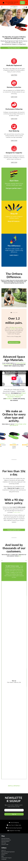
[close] (26, 2)
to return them (16, 512)
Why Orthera (4, 853)
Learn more (14, 96)
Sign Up (14, 814)
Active (14, 443)
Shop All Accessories (6, 840)
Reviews (3, 854)
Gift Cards (3, 843)
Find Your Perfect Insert (14, 48)
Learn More (14, 75)
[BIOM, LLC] (14, 7)
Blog (2, 856)
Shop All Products (5, 841)
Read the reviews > (14, 342)
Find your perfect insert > (14, 530)
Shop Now (22, 2)
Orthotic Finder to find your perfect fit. (18, 424)
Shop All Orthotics (5, 838)
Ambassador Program (6, 857)
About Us (3, 850)
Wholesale (3, 859)
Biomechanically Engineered (7, 851)
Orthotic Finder (4, 844)
